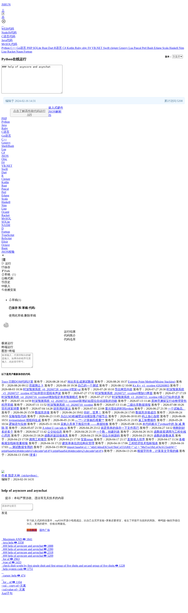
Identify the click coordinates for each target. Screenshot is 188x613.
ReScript (6, 238)
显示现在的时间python (119, 408)
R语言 (58, 47)
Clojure (5, 179)
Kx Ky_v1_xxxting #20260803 (151, 385)
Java (4, 125)
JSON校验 (8, 251)
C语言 (5, 131)
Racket (11, 51)
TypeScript (7, 235)
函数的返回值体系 (56, 435)
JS (49, 115)
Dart (51, 47)
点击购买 (32, 530)
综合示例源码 (111, 435)
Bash (150, 47)
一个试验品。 (176, 408)
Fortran (28, 51)
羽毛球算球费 (10, 408)
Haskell (174, 47)
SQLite (37, 47)
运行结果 (70, 331)
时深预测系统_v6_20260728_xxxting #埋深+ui (52, 389)
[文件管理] (94, 17)
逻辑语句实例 (17, 424)
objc (85, 47)
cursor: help (13, 575)
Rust (45, 47)
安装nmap (87, 439)
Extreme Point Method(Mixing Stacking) (151, 381)
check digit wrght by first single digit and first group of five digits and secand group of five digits (63, 565)
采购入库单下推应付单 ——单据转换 (84, 424)
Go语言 (22, 47)
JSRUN (6, 4)
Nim (181, 47)
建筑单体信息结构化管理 (78, 443)
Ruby (78, 47)
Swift (106, 47)
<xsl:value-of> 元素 (13, 589)
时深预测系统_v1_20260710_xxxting (70, 404)
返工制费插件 (147, 420)
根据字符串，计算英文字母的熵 (157, 450)
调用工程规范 (38, 439)
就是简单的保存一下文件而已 (120, 427)
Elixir (4, 241)
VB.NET (97, 47)
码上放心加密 (150, 416)
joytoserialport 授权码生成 (25, 420)
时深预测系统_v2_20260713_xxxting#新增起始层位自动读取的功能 (74, 400)
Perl (144, 47)
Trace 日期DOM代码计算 (17, 381)
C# (65, 47)
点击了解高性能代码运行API (29, 112)
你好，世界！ (92, 412)
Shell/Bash (7, 146)
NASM (5, 225)
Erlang (158, 47)
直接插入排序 (136, 439)
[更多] (33, 454)
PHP (30, 47)
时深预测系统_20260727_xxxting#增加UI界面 (124, 393)
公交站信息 (54, 431)
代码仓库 (70, 339)
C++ (13, 47)
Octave (5, 244)
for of (10, 559)
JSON (5, 155)
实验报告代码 (17, 416)
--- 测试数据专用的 (21, 447)
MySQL (6, 218)
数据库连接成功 (145, 412)
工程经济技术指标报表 (143, 443)
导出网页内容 (123, 389)
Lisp (4, 51)
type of (11, 562)
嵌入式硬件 (55, 107)
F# (90, 47)
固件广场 (44, 530)
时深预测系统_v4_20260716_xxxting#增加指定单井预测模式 (39, 397)
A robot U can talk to (54, 427)
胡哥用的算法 (62, 408)
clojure (114, 47)
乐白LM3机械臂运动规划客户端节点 (84, 416)
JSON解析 (55, 111)
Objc (4, 159)
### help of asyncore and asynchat (27, 545)
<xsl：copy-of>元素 (13, 585)
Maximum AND (16, 539)
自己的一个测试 (88, 385)
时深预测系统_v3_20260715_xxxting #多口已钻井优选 (146, 397)
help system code (17, 568)
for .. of (11, 582)
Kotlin (71, 47)
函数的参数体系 (164, 435)
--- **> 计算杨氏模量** (89, 420)
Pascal (138, 47)
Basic (4, 248)
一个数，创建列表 (108, 431)
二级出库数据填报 (139, 404)
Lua (131, 47)
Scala (165, 47)
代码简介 (70, 335)
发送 (4, 512)
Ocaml (5, 211)
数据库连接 (42, 412)
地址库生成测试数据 (80, 381)
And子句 (6, 593)
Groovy (124, 47)
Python (5, 47)
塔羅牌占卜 (36, 385)
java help (12, 542)
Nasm (20, 51)
